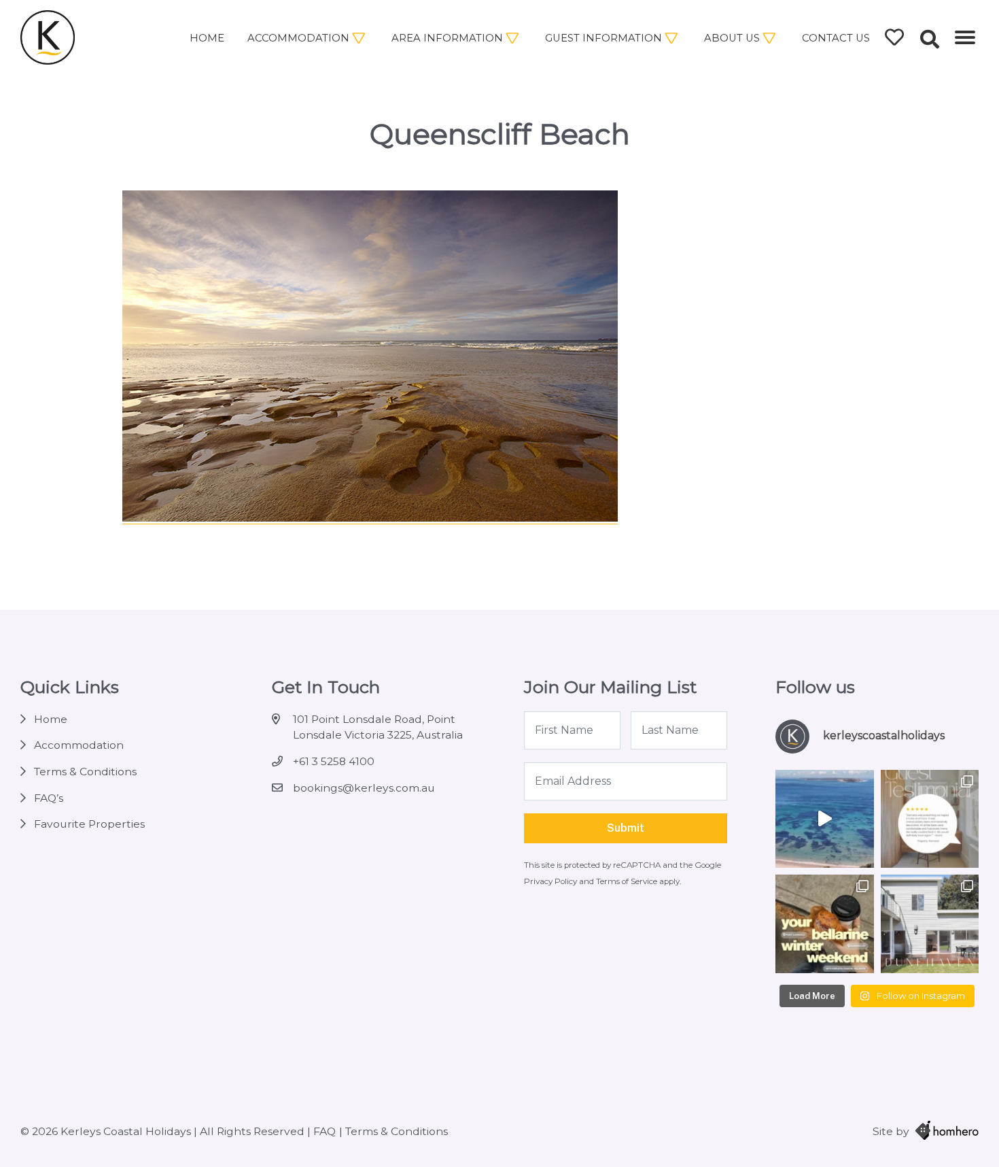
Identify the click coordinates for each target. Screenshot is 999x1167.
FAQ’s (48, 798)
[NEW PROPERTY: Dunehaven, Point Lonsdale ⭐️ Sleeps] (930, 923)
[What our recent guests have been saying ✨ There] (930, 819)
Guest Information (603, 38)
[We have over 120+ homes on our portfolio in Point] (824, 819)
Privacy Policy (551, 881)
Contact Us (836, 38)
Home (207, 38)
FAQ (324, 1131)
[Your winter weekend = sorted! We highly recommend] (824, 923)
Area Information (447, 38)
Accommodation (298, 38)
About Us (732, 38)
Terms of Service (627, 881)
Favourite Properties (89, 823)
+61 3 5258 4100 (333, 761)
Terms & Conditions (85, 771)
